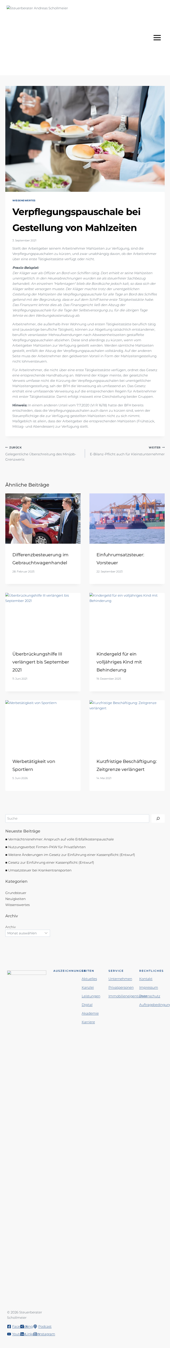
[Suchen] (158, 818)
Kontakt (146, 979)
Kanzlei (88, 987)
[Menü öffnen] (158, 37)
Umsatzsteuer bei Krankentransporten (39, 870)
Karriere (88, 1022)
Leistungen (91, 996)
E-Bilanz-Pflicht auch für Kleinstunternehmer (127, 451)
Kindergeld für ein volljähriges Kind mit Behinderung (119, 662)
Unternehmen (120, 979)
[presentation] (43, 518)
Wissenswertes (24, 200)
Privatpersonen (121, 987)
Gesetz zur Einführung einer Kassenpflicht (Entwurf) (51, 862)
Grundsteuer (15, 893)
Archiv (10, 927)
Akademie (90, 1013)
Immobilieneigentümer (127, 996)
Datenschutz (149, 996)
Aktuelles (89, 979)
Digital (87, 1005)
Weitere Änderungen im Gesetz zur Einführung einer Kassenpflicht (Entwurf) (71, 855)
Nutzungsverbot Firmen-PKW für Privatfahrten (47, 847)
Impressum (148, 987)
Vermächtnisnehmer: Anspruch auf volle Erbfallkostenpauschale (61, 839)
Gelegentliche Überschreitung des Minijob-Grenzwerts (40, 454)
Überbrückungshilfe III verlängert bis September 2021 (40, 662)
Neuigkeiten (15, 899)
